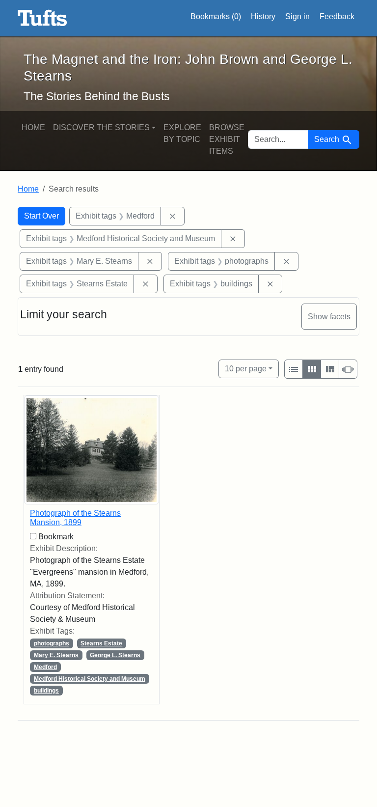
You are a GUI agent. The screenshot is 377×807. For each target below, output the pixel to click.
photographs (51, 643)
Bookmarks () (215, 16)
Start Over (41, 216)
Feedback (337, 16)
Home (33, 127)
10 (246, 368)
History (263, 16)
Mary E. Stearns (56, 655)
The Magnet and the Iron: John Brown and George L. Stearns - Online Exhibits (42, 18)
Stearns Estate (101, 643)
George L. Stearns (115, 655)
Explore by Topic (182, 133)
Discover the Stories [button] (101, 127)
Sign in (297, 16)
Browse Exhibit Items (226, 139)
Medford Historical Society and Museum (89, 678)
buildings (46, 690)
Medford (45, 667)
